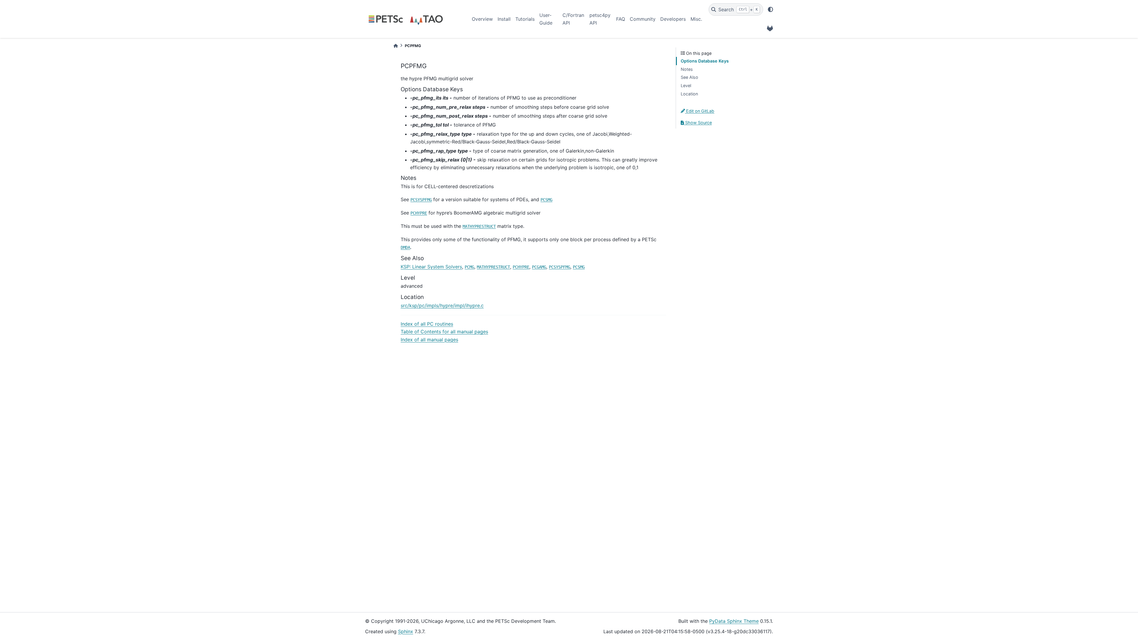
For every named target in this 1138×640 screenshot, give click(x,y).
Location (689, 93)
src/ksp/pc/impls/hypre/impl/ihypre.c (442, 305)
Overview (482, 19)
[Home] (396, 46)
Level (686, 85)
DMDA (405, 247)
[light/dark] (770, 9)
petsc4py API (599, 19)
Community (643, 19)
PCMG (469, 267)
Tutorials (525, 19)
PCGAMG (539, 267)
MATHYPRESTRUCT (479, 226)
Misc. (696, 19)
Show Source (698, 122)
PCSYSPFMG (421, 199)
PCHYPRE (418, 213)
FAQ (620, 19)
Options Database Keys (705, 60)
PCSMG (546, 199)
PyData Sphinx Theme (734, 621)
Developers (673, 19)
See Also (689, 77)
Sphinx (405, 631)
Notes (687, 69)
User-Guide (545, 19)
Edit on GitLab (699, 110)
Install (504, 19)
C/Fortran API (573, 19)
